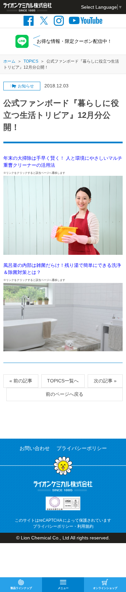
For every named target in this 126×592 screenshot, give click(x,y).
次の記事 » (105, 380)
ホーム (9, 61)
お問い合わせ (34, 448)
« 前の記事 (20, 380)
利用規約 (85, 526)
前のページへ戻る (64, 394)
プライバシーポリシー (81, 448)
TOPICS (31, 61)
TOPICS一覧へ (63, 380)
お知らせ (26, 86)
